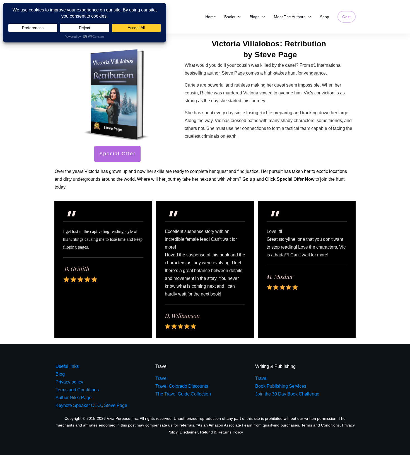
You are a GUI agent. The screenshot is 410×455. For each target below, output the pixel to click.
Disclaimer (189, 432)
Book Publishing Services (280, 386)
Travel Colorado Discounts (181, 386)
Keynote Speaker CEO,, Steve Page (91, 405)
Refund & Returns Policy (221, 432)
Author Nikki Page (73, 397)
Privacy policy (69, 382)
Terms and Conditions (320, 425)
